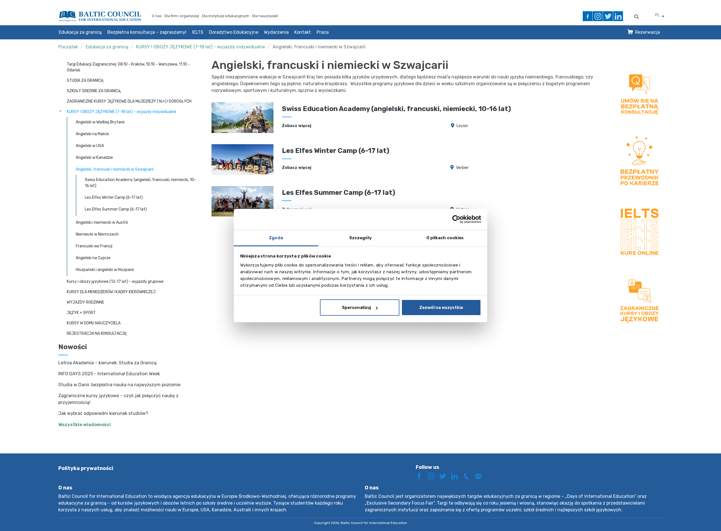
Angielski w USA (90, 145)
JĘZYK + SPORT (81, 312)
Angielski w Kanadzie (94, 157)
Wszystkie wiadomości (84, 424)
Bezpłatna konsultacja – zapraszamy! (146, 32)
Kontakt (302, 32)
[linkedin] (618, 16)
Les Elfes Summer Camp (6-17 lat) (116, 209)
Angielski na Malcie (92, 134)
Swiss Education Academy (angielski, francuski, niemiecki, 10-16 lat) (140, 182)
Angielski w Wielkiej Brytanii (100, 122)
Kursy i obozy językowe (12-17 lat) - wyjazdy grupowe (115, 281)
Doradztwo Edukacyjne (233, 32)
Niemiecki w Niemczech (97, 234)
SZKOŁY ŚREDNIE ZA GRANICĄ (94, 91)
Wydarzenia (276, 32)
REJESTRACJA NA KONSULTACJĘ (96, 333)
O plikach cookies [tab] (445, 237)
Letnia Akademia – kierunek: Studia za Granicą (107, 362)
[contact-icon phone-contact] (468, 475)
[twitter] (608, 16)
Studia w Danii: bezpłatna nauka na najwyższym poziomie (119, 384)
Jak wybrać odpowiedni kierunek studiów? (103, 413)
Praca (323, 32)
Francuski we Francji (94, 246)
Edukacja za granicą (80, 32)
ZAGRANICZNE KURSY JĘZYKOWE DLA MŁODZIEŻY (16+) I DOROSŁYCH (129, 101)
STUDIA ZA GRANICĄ (85, 80)
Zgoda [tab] (276, 237)
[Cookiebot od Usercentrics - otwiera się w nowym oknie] (456, 219)
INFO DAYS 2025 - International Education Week (109, 373)
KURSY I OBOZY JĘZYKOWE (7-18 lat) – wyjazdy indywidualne (200, 46)
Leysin (462, 125)
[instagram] (598, 16)
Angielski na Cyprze (93, 258)
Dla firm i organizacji (181, 16)
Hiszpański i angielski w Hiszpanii (105, 269)
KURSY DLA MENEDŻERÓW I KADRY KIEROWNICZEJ (111, 292)
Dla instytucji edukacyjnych (225, 16)
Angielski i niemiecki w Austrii (102, 222)
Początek (68, 46)
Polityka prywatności (85, 468)
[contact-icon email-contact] (480, 475)
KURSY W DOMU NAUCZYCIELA (94, 323)
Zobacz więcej (296, 125)
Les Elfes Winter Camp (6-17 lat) (114, 197)
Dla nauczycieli (265, 16)
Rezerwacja (647, 32)
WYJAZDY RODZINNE (85, 302)
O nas (157, 16)
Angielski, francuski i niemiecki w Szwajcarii (319, 46)
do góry (697, 516)
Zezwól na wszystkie (441, 307)
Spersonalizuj (356, 307)
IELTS (197, 32)
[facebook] (588, 16)
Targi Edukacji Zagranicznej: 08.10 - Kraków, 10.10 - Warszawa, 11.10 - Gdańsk (128, 67)
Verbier (462, 167)
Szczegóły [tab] (360, 237)
